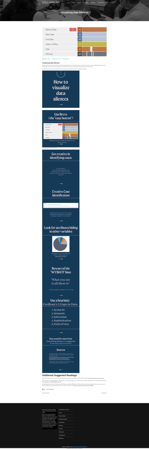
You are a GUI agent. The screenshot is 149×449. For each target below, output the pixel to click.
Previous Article (46, 393)
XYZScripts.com (80, 448)
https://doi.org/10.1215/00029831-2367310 (52, 381)
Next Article (104, 393)
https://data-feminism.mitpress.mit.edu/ (96, 378)
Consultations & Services (64, 409)
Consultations (86, 2)
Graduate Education (63, 419)
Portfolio (73, 2)
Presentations (61, 422)
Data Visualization (50, 389)
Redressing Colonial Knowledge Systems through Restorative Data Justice (49, 411)
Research (61, 425)
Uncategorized (62, 435)
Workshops (93, 2)
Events (79, 2)
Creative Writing (101, 2)
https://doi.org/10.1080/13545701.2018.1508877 (83, 385)
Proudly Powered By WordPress (80, 446)
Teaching (61, 428)
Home (68, 2)
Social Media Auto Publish (70, 448)
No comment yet (57, 58)
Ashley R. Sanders (46, 58)
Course (60, 412)
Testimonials (61, 431)
